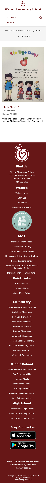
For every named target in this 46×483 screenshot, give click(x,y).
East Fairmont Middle (22, 374)
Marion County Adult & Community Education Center (22, 266)
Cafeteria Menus (22, 288)
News (38, 31)
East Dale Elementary (21, 317)
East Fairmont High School (22, 409)
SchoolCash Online (21, 293)
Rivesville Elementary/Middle (21, 345)
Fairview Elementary (22, 326)
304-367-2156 (22, 182)
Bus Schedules (22, 283)
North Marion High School (22, 418)
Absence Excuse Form (22, 207)
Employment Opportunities (22, 251)
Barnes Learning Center (22, 261)
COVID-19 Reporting (22, 246)
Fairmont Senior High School (22, 413)
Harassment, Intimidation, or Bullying (21, 256)
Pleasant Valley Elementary (22, 341)
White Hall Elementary (22, 355)
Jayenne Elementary (22, 331)
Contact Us (22, 202)
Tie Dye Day (26, 36)
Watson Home (21, 193)
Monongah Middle (22, 388)
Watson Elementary (22, 350)
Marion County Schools (22, 242)
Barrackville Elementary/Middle (22, 307)
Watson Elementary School (18, 31)
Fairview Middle (22, 379)
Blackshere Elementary (21, 312)
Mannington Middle (21, 384)
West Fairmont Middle (21, 398)
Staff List (22, 198)
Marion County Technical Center (21, 273)
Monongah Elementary (22, 336)
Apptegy (28, 480)
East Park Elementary (21, 321)
